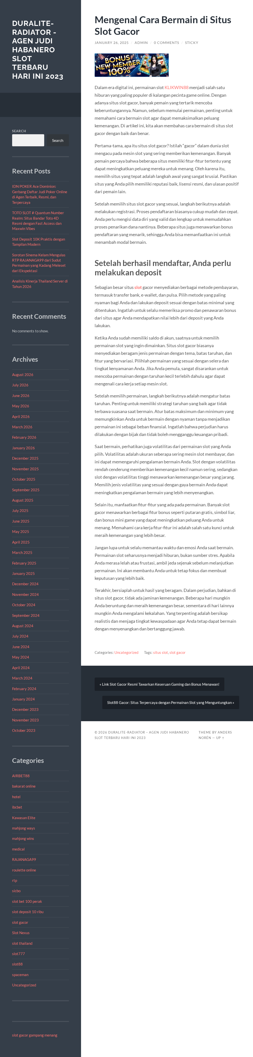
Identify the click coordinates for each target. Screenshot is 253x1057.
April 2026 (21, 416)
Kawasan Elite (23, 817)
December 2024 (25, 584)
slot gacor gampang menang (34, 1035)
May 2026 (20, 406)
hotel (16, 796)
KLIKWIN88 (177, 87)
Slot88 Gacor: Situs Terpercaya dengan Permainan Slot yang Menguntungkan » (170, 702)
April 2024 (21, 667)
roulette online (24, 870)
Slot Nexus (21, 932)
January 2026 (23, 448)
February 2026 (24, 437)
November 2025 (25, 469)
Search (19, 131)
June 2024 (20, 646)
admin (141, 43)
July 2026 (20, 385)
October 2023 (23, 730)
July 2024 (20, 636)
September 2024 (26, 615)
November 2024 (25, 594)
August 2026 (22, 374)
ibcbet (17, 807)
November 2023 (25, 720)
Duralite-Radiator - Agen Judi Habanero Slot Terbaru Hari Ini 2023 (37, 49)
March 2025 (22, 552)
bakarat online (24, 786)
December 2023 (25, 709)
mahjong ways (23, 828)
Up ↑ (220, 738)
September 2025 (26, 490)
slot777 (18, 953)
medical (18, 849)
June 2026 (20, 395)
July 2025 (20, 510)
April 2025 (21, 542)
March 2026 (22, 427)
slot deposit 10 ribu (27, 911)
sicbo (16, 890)
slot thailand (22, 943)
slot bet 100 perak (27, 901)
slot (138, 287)
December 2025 (25, 458)
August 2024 (22, 625)
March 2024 (22, 678)
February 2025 (24, 563)
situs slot (160, 652)
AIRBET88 (21, 776)
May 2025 (20, 531)
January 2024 (23, 699)
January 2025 (23, 573)
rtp (14, 880)
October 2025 (23, 479)
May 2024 (20, 657)
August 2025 (22, 500)
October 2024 (23, 605)
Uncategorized (24, 985)
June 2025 (20, 521)
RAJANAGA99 (24, 859)
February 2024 (24, 688)
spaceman (20, 974)
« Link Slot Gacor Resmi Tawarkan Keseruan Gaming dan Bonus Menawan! (159, 684)
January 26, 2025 (112, 43)
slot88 (17, 964)
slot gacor (20, 922)
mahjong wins (23, 838)
